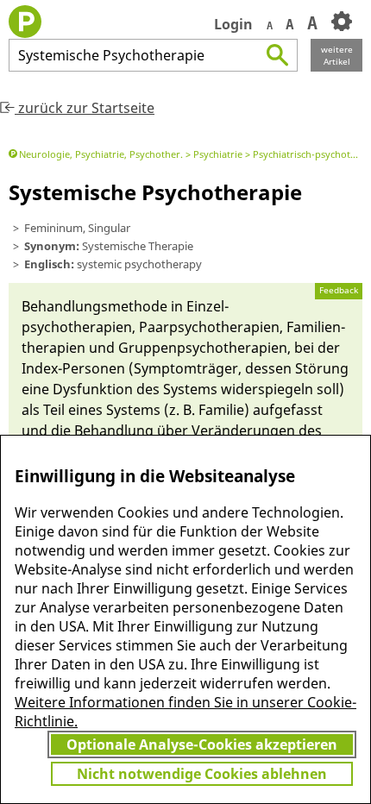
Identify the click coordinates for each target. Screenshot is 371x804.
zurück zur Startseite (84, 107)
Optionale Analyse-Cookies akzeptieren (201, 744)
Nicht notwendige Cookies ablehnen (202, 773)
